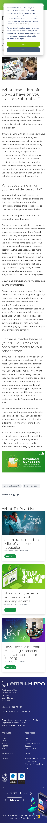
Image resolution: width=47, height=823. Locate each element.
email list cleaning (15, 271)
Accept (23, 44)
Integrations (29, 741)
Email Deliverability (11, 486)
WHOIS (5, 749)
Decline (23, 50)
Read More (10, 556)
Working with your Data (34, 764)
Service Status (30, 749)
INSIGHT (5, 743)
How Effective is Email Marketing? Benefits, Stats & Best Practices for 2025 (22, 653)
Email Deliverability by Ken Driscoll (25, 446)
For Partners (6, 758)
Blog (26, 738)
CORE (4, 738)
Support (28, 746)
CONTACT (28, 769)
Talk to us (14, 800)
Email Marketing (31, 486)
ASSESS (5, 746)
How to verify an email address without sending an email (22, 597)
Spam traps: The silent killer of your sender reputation (22, 544)
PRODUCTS (6, 733)
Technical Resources (32, 743)
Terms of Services (31, 761)
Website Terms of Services (35, 759)
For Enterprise (7, 754)
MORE (4, 741)
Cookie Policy (24, 24)
